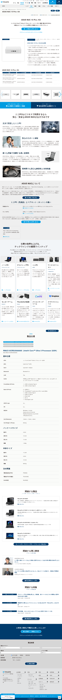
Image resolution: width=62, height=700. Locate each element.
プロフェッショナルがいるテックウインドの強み (31, 32)
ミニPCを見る (37, 290)
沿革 (18, 681)
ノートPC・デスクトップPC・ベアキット (43, 39)
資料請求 (52, 681)
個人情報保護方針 (43, 696)
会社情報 (44, 2)
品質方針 (37, 696)
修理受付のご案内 (43, 689)
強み (18, 2)
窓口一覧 (41, 684)
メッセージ (19, 676)
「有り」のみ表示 (16, 660)
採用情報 (37, 0)
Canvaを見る (37, 321)
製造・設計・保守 (32, 683)
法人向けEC (31, 688)
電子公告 (19, 683)
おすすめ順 (14, 655)
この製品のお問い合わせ (31, 29)
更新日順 (28, 655)
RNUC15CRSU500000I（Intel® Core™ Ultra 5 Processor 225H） (18, 341)
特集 (57, 10)
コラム (44, 6)
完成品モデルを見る (28, 208)
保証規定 (41, 687)
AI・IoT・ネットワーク (32, 685)
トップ (27, 6)
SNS (51, 675)
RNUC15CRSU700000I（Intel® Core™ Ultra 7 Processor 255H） (18, 344)
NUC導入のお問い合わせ (31, 222)
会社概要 (18, 672)
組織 (18, 679)
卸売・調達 (31, 682)
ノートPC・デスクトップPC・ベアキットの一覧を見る (32, 544)
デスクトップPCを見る (23, 290)
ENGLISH (42, 0)
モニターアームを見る (8, 321)
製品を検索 (32, 663)
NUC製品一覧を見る (32, 197)
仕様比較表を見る (52, 330)
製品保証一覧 (42, 686)
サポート (39, 2)
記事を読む (7, 236)
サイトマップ (16, 696)
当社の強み (19, 674)
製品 (21, 2)
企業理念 (19, 678)
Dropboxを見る (52, 321)
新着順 (21, 655)
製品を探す (31, 674)
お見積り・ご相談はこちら (32, 631)
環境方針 (32, 696)
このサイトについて (25, 696)
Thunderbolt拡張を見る (23, 321)
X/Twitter (46, 0)
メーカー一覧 (31, 676)
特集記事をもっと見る (31, 618)
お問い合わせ (52, 2)
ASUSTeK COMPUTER (55, 14)
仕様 (52, 10)
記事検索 (41, 678)
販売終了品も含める (17, 657)
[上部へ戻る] (59, 697)
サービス (27, 2)
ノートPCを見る (7, 290)
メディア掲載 (50, 6)
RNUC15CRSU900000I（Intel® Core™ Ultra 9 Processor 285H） (18, 346)
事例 (32, 2)
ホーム (14, 2)
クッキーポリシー (52, 696)
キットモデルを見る (28, 213)
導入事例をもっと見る (31, 580)
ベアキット (54, 39)
